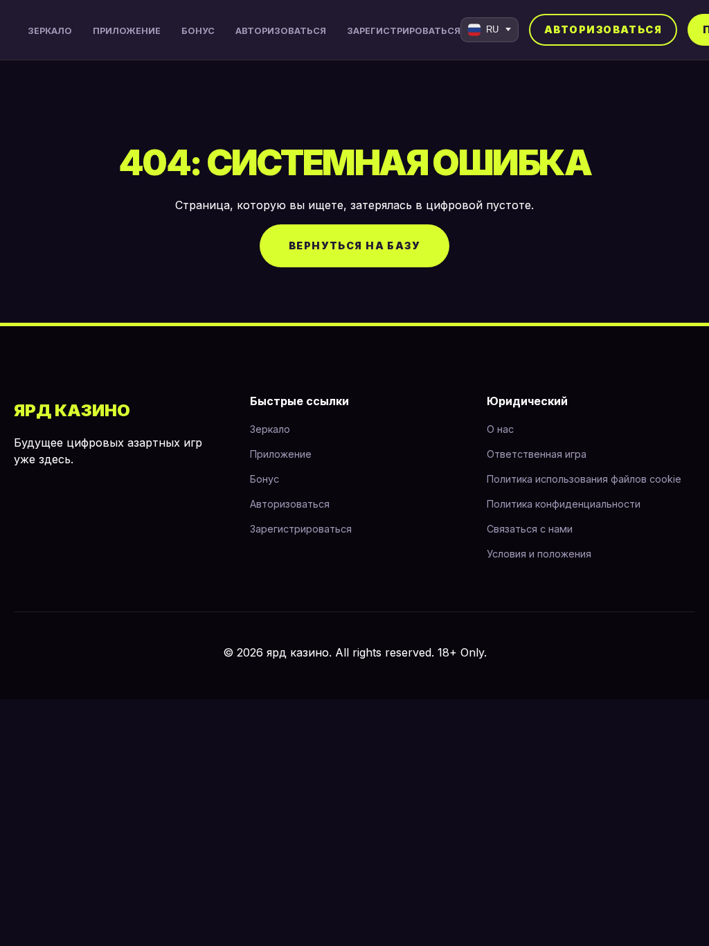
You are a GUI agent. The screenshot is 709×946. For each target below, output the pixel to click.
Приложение (127, 31)
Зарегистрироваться (403, 31)
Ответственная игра (536, 454)
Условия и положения (539, 554)
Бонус (198, 31)
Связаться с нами (530, 529)
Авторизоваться (280, 31)
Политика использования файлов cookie (584, 479)
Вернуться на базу (354, 245)
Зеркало (50, 31)
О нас (500, 429)
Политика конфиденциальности (563, 504)
